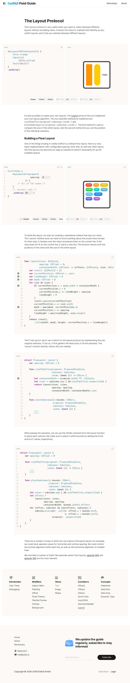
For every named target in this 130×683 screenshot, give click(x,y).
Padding (36, 589)
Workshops (112, 3)
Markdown (104, 671)
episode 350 (30, 558)
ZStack (81, 593)
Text (57, 585)
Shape (58, 593)
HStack (81, 585)
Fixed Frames (38, 596)
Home (17, 637)
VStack (81, 589)
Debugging (14, 589)
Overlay (35, 604)
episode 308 (93, 555)
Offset (35, 593)
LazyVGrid (83, 600)
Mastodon (22, 651)
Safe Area (105, 593)
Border (26, 219)
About (124, 3)
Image (58, 589)
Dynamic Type (107, 596)
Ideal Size (105, 589)
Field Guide (22, 3)
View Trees (14, 585)
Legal (113, 671)
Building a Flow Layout (39, 138)
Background (37, 607)
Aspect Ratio (38, 585)
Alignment (105, 585)
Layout (74, 115)
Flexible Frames (39, 600)
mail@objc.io (23, 654)
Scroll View (83, 596)
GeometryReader (86, 604)
